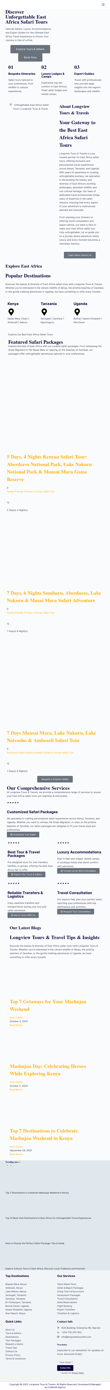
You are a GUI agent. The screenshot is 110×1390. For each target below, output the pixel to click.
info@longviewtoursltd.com (76, 1336)
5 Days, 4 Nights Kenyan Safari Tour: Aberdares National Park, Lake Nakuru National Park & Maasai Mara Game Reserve (49, 468)
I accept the (72, 1373)
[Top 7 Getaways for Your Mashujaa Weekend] (36, 979)
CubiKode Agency (57, 1387)
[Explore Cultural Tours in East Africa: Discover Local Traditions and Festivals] (54, 1256)
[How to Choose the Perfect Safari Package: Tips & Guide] (54, 1230)
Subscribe (65, 1367)
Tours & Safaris (13, 1333)
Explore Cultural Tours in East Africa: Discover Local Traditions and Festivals (45, 1268)
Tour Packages (13, 1340)
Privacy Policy (12, 1355)
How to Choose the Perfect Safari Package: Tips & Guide (34, 1243)
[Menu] (103, 4)
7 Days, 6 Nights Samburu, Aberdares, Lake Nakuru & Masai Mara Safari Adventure (54, 596)
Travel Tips (11, 1347)
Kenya (13, 304)
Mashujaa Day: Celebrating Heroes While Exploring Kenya (48, 1069)
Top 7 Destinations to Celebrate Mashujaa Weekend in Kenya (44, 1134)
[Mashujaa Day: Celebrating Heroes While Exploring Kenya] (36, 1044)
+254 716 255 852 (71, 1332)
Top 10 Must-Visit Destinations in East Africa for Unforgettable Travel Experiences (48, 1218)
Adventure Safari (16, 752)
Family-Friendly (15, 491)
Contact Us (11, 1351)
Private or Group (33, 491)
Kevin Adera (16, 1017)
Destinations (12, 1337)
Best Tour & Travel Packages (24, 854)
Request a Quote (14, 1344)
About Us (10, 1329)
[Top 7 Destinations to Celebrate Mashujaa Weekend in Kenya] (36, 1108)
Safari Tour (49, 491)
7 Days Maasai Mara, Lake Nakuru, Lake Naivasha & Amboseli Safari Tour (51, 736)
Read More (15, 1025)
